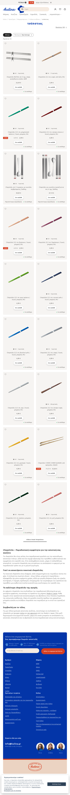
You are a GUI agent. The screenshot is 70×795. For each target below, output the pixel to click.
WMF (37, 664)
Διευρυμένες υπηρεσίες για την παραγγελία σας (19, 701)
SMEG (38, 670)
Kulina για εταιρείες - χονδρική (46, 710)
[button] (35, 35)
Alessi (38, 667)
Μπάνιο (7, 681)
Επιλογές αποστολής (11, 709)
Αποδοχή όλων (56, 784)
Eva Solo (39, 687)
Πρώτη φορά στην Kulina (44, 704)
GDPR (7, 716)
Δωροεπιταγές (10, 723)
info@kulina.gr (13, 744)
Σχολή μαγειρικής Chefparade (45, 714)
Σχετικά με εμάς (41, 729)
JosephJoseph (40, 677)
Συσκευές (8, 674)
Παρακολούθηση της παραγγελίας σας (48, 717)
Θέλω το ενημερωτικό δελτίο (53, 651)
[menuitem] (6, 14)
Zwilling (38, 681)
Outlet (7, 691)
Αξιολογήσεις (40, 697)
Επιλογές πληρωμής (11, 706)
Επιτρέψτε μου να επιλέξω (12, 790)
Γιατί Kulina (39, 721)
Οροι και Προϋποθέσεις (13, 712)
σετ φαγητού (32, 613)
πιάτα (22, 613)
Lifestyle (8, 684)
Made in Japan (52, 593)
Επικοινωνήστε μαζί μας (13, 719)
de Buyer (39, 684)
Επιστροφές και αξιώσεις (13, 697)
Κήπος (7, 677)
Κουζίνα (7, 664)
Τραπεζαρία (9, 667)
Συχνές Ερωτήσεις (42, 707)
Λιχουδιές (8, 670)
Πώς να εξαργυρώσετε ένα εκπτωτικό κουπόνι (48, 725)
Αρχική (7, 687)
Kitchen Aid (39, 674)
